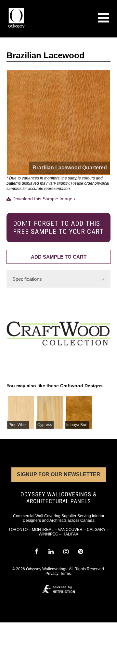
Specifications (27, 279)
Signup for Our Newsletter (58, 474)
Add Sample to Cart (58, 257)
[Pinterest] (80, 552)
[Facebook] (36, 552)
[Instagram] (66, 552)
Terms (65, 573)
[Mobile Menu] (103, 18)
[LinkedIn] (51, 552)
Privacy (52, 573)
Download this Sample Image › (43, 198)
